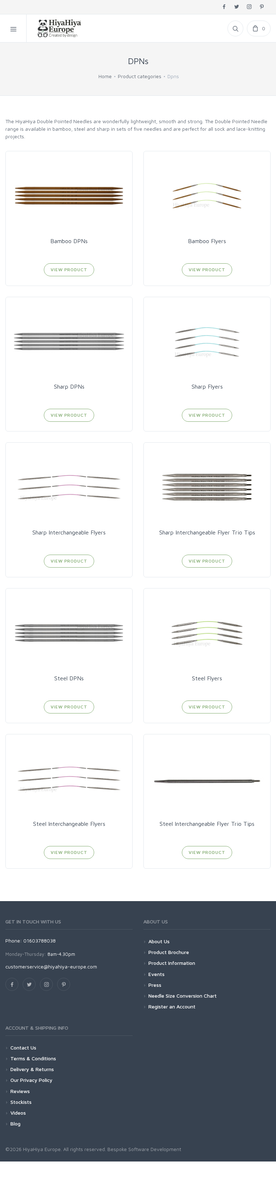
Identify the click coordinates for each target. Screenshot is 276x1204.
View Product (69, 269)
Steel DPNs (69, 678)
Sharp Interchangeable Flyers (69, 532)
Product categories (139, 76)
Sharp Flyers (207, 386)
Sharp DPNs (69, 386)
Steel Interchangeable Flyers (69, 823)
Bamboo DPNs (69, 241)
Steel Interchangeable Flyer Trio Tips (207, 823)
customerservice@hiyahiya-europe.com (51, 966)
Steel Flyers (207, 678)
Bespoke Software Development (144, 1149)
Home (105, 76)
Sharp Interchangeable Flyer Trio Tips (207, 532)
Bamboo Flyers (207, 241)
